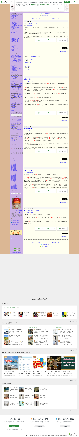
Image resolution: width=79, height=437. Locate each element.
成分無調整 (13, 107)
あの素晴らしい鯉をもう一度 (16, 103)
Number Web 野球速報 (15, 61)
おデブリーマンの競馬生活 (16, 87)
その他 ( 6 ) (13, 50)
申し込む (65, 426)
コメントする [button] (53, 40)
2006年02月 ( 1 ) (14, 178)
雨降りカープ (13, 16)
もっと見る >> (27, 69)
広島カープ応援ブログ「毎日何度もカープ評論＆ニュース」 (17, 83)
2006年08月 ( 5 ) (14, 171)
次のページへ (57, 18)
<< (15, 146)
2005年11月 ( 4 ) (14, 181)
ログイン (75, 1)
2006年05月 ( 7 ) (14, 175)
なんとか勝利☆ (14, 24)
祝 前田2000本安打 (14, 15)
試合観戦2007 (29, 25)
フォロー (16, 115)
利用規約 (45, 435)
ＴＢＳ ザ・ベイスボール (16, 59)
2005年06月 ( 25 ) (14, 187)
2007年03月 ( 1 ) (14, 165)
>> (18, 146)
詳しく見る (39, 426)
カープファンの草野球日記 (16, 120)
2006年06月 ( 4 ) (14, 174)
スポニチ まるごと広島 (15, 62)
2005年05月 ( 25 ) (14, 188)
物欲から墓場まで (14, 127)
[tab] (9, 307)
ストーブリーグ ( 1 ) (14, 48)
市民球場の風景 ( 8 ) (14, 41)
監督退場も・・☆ (14, 29)
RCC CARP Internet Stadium (16, 56)
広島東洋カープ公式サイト (16, 57)
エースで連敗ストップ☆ (15, 21)
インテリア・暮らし (32, 327)
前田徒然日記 (13, 69)
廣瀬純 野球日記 (14, 65)
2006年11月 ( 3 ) (14, 168)
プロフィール (14, 210)
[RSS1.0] (16, 249)
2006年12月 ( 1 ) (14, 167)
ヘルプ (76, 435)
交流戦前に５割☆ (14, 23)
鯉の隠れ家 (13, 105)
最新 (39, 18)
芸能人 (18, 307)
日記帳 (12, 98)
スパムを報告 (30, 435)
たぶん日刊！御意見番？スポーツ (17, 89)
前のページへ (34, 18)
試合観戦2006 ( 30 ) (14, 39)
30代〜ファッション (57, 327)
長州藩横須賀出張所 (14, 81)
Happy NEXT (13, 78)
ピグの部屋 (20, 210)
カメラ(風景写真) (7, 327)
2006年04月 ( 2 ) (14, 176)
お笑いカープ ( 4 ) (14, 42)
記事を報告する (64, 51)
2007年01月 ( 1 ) (14, 166)
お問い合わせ (38, 435)
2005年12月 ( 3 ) (14, 180)
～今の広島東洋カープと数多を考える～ (17, 85)
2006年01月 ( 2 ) (14, 179)
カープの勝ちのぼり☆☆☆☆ (16, 25)
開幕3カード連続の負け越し (16, 31)
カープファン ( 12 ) (14, 43)
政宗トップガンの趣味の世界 (16, 123)
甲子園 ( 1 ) (13, 49)
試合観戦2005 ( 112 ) (15, 38)
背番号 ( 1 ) (13, 47)
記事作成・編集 (15, 224)
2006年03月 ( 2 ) (14, 177)
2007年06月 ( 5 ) (14, 161)
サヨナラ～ (13, 17)
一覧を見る (13, 32)
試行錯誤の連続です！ (15, 76)
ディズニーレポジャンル (9, 307)
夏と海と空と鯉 (14, 70)
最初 (53, 18)
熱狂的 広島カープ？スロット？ (17, 100)
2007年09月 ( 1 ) (14, 160)
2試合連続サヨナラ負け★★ (16, 27)
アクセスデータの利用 (54, 435)
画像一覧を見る (13, 33)
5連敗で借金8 (13, 18)
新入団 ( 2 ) (13, 46)
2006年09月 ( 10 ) (14, 170)
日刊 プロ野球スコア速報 (16, 60)
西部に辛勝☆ (13, 22)
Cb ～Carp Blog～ (14, 67)
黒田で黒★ (13, 28)
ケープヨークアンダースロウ (16, 96)
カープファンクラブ (14, 58)
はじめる (14, 426)
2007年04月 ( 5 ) (14, 164)
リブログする (63, 40)
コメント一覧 (65, 44)
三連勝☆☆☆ (13, 26)
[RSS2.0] (16, 250)
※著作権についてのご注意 (16, 252)
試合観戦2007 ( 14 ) (14, 40)
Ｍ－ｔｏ (18, 212)
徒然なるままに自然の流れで (16, 68)
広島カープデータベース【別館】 (17, 94)
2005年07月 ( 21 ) (14, 186)
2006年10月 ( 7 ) (14, 169)
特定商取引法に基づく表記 (66, 435)
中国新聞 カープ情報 (15, 55)
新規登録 (67, 1)
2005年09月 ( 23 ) (14, 184)
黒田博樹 (12, 66)
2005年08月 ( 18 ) (14, 185)
